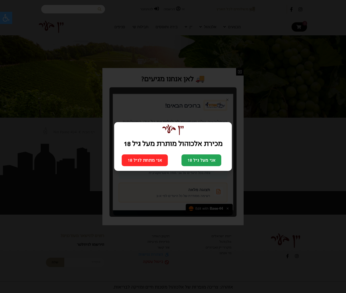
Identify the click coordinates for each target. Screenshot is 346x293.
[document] (173, 146)
